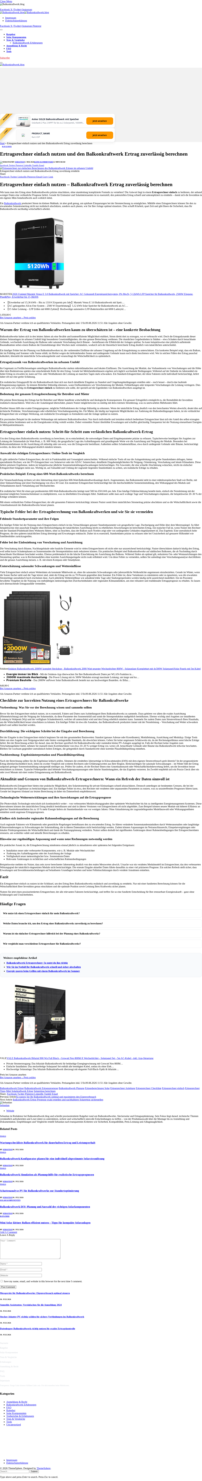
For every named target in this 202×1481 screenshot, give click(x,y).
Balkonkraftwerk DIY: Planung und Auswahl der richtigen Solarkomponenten (45, 1206)
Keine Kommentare (43, 162)
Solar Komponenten (16, 37)
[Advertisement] (101, 90)
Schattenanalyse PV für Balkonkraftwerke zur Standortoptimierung (39, 1190)
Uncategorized (13, 1424)
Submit (34, 1471)
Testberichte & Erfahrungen (20, 1416)
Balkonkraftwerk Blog (13, 1441)
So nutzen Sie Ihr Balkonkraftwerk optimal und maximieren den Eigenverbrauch (56, 1096)
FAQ (8, 48)
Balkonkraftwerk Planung (71, 1088)
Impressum (10, 17)
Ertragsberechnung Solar (97, 1088)
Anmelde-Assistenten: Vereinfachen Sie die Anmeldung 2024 (31, 1305)
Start (2, 143)
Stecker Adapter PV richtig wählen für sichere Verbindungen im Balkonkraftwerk (42, 1316)
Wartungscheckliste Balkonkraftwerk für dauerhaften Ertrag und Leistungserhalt (47, 1142)
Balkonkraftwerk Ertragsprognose (41, 1088)
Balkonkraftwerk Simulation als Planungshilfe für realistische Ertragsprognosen (47, 1174)
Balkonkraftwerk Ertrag (12, 1088)
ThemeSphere (43, 1468)
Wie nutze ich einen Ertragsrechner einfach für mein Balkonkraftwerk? (41, 913)
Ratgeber (10, 34)
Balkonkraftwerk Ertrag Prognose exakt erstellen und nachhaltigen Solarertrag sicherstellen (58, 1099)
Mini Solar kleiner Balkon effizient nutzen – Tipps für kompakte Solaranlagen (45, 1222)
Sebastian (20, 162)
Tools (8, 51)
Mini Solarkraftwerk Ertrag (19, 1091)
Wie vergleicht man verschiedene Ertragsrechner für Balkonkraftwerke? (42, 943)
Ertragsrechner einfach (173, 1088)
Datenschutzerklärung (16, 20)
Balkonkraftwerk (12, 203)
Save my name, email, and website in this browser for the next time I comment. (43, 1281)
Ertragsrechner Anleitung (122, 1088)
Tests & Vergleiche (15, 40)
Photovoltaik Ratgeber (13, 1450)
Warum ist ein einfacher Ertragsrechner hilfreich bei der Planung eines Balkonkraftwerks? (51, 933)
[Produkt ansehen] (23, 124)
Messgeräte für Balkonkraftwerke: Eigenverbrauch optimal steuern (35, 1293)
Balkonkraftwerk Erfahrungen (28, 42)
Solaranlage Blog (10, 1436)
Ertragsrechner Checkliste (148, 1088)
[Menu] (1, 29)
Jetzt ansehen (100, 121)
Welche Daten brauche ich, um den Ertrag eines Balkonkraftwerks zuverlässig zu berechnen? (53, 923)
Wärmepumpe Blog (11, 1445)
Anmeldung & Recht (16, 46)
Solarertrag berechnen (45, 1091)
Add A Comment (8, 1232)
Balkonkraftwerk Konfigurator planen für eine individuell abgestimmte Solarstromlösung (52, 1158)
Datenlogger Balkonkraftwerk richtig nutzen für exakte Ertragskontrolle (37, 1328)
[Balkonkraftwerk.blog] (24, 12)
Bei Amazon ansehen (12, 317)
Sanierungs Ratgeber (12, 1454)
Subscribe (5, 57)
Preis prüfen (30, 317)
